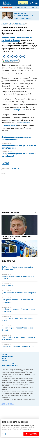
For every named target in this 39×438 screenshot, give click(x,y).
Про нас (4, 354)
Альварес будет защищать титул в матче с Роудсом (18, 277)
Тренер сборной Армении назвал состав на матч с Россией (19, 154)
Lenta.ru (15, 169)
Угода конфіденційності (10, 365)
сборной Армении (17, 109)
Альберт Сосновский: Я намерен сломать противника (18, 300)
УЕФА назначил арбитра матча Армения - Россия (18, 319)
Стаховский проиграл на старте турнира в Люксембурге (18, 338)
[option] (19, 15)
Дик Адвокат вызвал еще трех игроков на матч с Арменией (19, 146)
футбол (6, 163)
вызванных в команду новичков (16, 124)
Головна (4, 23)
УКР (31, 3)
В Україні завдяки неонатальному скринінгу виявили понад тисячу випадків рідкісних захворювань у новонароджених (23, 19)
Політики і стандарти (9, 363)
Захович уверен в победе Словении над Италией (17, 329)
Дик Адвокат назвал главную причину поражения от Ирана (17, 138)
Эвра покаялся (7, 285)
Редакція (4, 361)
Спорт (11, 23)
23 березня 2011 (19, 23)
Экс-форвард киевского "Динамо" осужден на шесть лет (18, 310)
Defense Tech (7, 7)
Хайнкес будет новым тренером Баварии (18, 346)
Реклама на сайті (7, 356)
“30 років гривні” (20, 7)
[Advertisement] (19, 189)
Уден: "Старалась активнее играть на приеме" (19, 292)
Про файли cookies (8, 434)
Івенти (4, 358)
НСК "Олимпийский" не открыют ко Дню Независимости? (17, 268)
